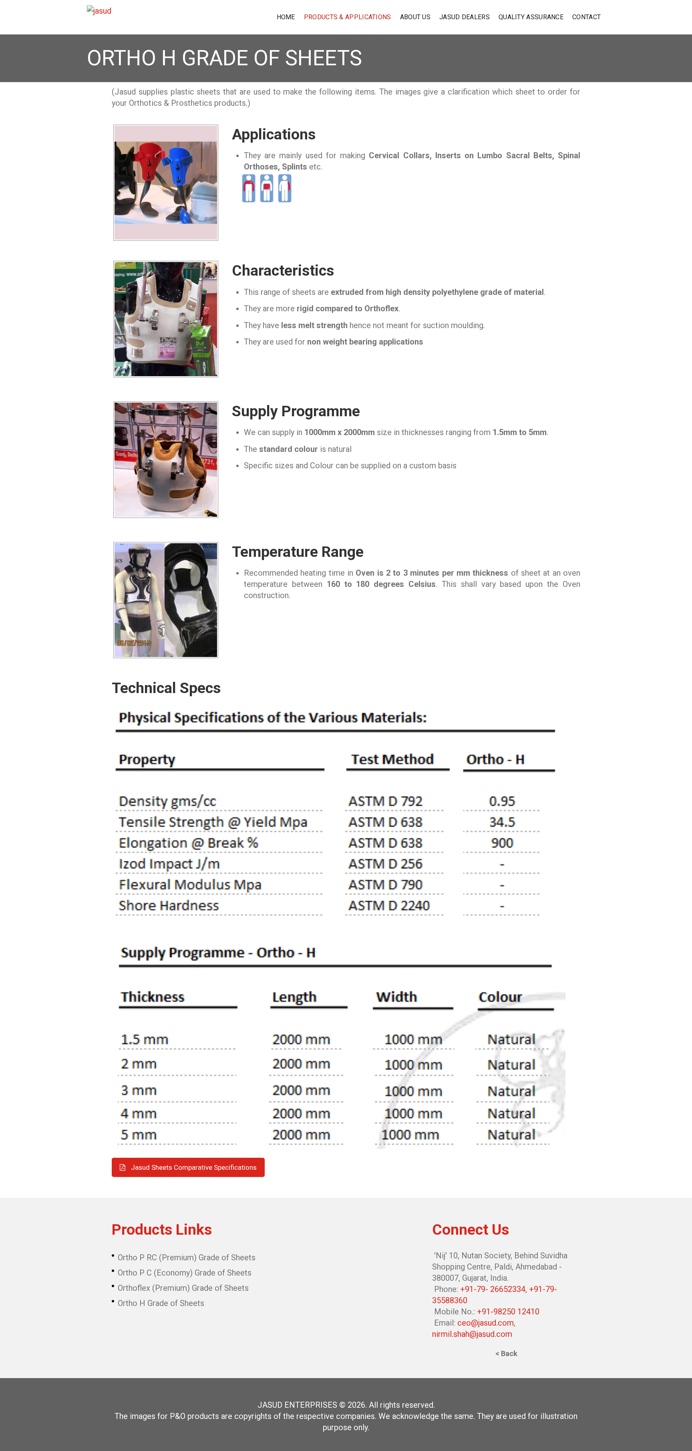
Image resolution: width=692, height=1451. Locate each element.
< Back (506, 1353)
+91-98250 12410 (508, 1311)
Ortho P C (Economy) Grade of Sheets (184, 1273)
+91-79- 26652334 (492, 1289)
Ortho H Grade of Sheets (161, 1303)
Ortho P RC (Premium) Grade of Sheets (186, 1257)
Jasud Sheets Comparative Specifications (194, 1167)
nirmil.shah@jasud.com (472, 1334)
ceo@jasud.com (485, 1323)
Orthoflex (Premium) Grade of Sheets (183, 1288)
